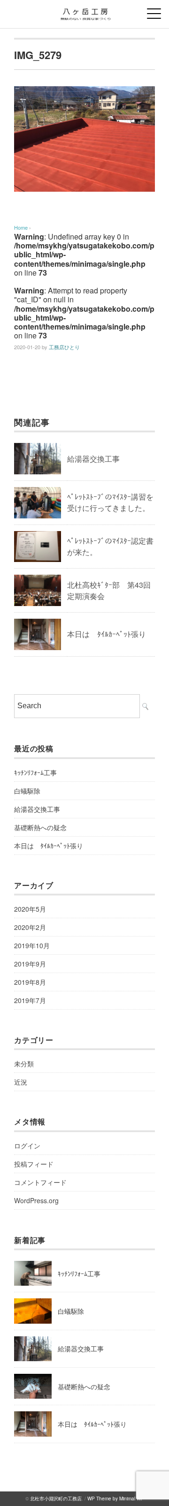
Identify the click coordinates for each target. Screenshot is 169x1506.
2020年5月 (30, 909)
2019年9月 (30, 963)
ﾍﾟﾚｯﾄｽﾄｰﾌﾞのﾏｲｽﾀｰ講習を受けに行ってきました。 (110, 502)
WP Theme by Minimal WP (115, 1498)
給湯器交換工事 (93, 458)
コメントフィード (40, 1182)
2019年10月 (32, 945)
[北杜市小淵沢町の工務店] (84, 11)
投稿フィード (34, 1164)
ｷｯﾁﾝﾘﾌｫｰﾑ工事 (35, 772)
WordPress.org (36, 1200)
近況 (20, 1081)
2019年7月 (30, 1000)
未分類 (24, 1063)
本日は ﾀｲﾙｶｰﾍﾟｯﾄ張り (106, 634)
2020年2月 (30, 927)
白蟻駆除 (27, 790)
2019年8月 (30, 982)
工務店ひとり (64, 347)
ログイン (27, 1145)
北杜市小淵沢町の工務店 (56, 1498)
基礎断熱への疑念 (40, 827)
